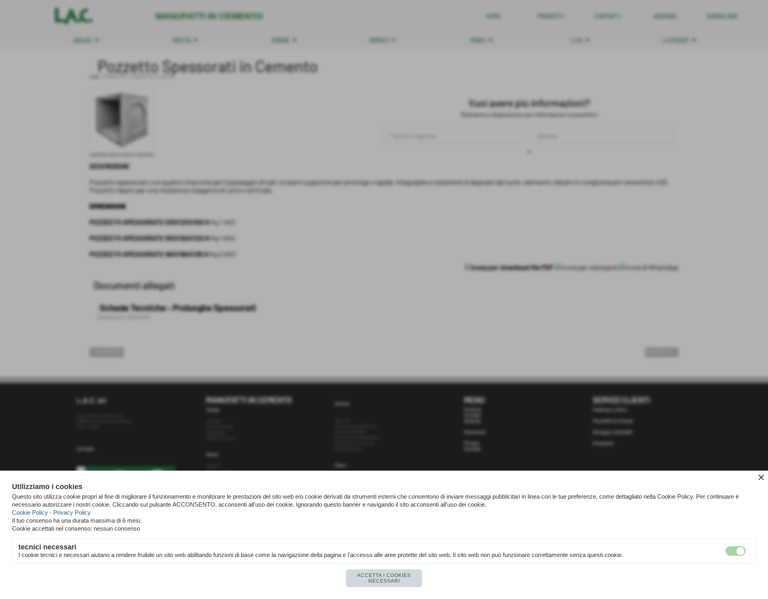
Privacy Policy (72, 512)
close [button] (761, 477)
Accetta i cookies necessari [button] (384, 578)
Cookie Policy (30, 512)
